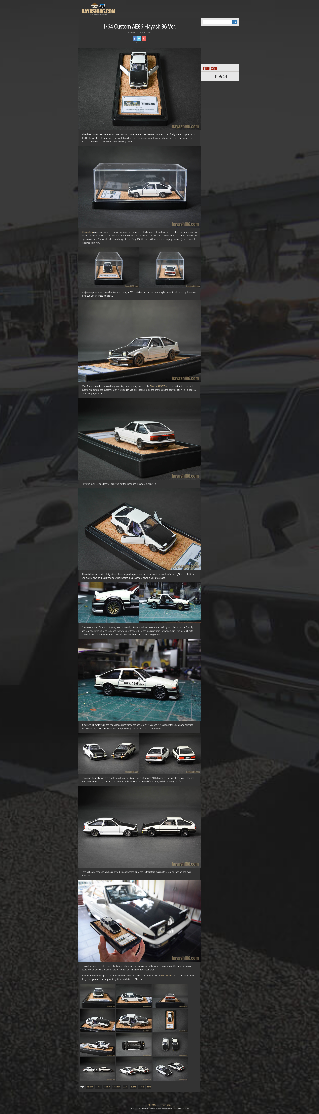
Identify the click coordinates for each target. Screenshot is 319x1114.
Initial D (107, 1087)
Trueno (133, 1087)
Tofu (149, 1087)
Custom (90, 1087)
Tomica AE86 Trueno (160, 386)
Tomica (98, 1087)
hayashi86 (117, 1087)
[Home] (99, 9)
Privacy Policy (165, 1105)
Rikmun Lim (87, 232)
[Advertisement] (192, 8)
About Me (152, 1105)
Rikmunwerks (166, 975)
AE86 (125, 1087)
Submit (234, 22)
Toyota (141, 1087)
